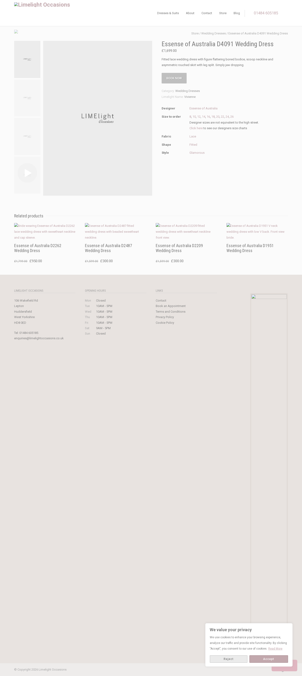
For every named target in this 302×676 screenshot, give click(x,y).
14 (203, 116)
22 (222, 116)
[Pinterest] (264, 670)
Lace (192, 136)
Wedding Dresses (213, 33)
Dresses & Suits (168, 13)
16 (208, 116)
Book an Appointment (171, 306)
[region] (249, 645)
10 (194, 116)
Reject (229, 659)
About (190, 13)
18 (213, 116)
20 (217, 116)
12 (199, 116)
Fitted (193, 144)
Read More (275, 648)
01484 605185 (266, 13)
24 (227, 116)
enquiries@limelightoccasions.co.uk (39, 338)
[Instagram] (255, 670)
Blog (237, 13)
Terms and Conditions (170, 311)
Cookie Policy (165, 322)
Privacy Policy (165, 317)
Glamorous (197, 152)
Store (222, 13)
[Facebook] (245, 670)
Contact (206, 13)
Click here (196, 128)
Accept (268, 659)
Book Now (174, 78)
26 (232, 116)
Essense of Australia (203, 108)
